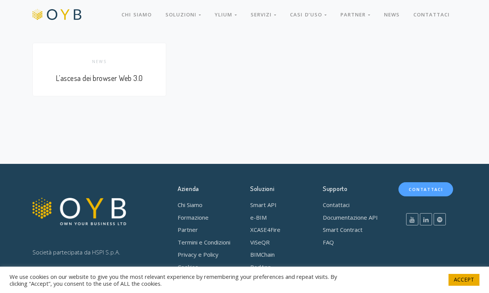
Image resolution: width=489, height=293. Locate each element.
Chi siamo (136, 14)
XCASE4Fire (265, 229)
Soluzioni (182, 14)
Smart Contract (343, 229)
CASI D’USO (307, 14)
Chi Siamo (190, 205)
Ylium (225, 14)
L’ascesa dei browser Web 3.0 (99, 78)
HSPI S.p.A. (106, 252)
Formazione (193, 217)
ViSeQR (260, 242)
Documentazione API (350, 217)
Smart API (263, 205)
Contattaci (431, 14)
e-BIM (258, 217)
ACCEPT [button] (464, 279)
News (392, 14)
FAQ (328, 242)
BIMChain (262, 254)
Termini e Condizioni (204, 242)
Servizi (262, 14)
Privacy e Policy (198, 254)
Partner (354, 14)
